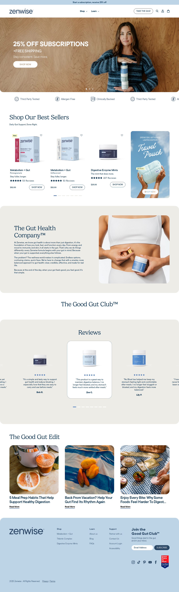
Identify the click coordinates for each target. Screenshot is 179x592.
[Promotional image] (150, 164)
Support (113, 529)
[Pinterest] (144, 563)
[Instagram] (133, 563)
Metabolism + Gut (65, 533)
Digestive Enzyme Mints (67, 543)
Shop (59, 529)
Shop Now (37, 187)
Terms (52, 581)
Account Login (115, 543)
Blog (92, 538)
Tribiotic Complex (64, 538)
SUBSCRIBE (162, 547)
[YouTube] (150, 563)
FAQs (92, 543)
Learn (94, 11)
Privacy (45, 581)
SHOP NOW (25, 70)
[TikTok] (138, 563)
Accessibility (114, 548)
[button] (86, 88)
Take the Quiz (143, 11)
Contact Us (114, 538)
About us (93, 533)
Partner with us (115, 533)
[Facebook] (155, 563)
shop (82, 11)
